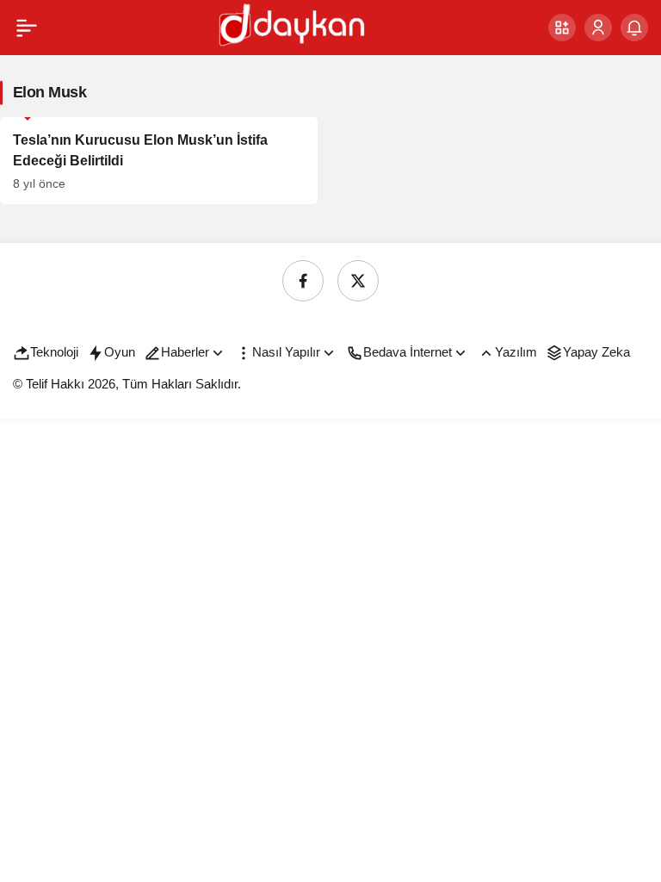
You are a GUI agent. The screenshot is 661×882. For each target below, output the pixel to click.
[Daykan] (290, 26)
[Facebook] (303, 280)
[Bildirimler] (634, 27)
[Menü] (26, 27)
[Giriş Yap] (598, 27)
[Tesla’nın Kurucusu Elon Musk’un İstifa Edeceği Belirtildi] (159, 160)
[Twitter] (358, 280)
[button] (562, 27)
